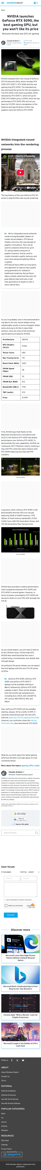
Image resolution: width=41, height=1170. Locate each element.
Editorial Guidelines (8, 1091)
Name (9, 878)
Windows (4, 1130)
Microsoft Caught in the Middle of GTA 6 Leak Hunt (21, 1044)
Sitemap (4, 1145)
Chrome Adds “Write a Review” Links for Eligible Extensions (20, 1016)
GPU (31, 766)
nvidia (36, 766)
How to (4, 1122)
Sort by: (23, 872)
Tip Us (3, 1081)
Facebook (12, 1060)
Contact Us (5, 1077)
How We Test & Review (9, 1099)
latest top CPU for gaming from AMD (24, 718)
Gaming (4, 1126)
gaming (25, 766)
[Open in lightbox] (20, 467)
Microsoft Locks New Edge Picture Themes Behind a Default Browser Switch (20, 958)
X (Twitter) (17, 1060)
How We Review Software (10, 1103)
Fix (2, 1118)
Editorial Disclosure (8, 1095)
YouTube (23, 1060)
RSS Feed (5, 1141)
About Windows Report (10, 1072)
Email (26, 878)
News (3, 10)
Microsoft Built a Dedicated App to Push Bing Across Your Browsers (20, 987)
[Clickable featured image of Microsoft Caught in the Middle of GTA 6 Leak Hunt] (20, 1032)
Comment (11, 915)
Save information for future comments (19, 900)
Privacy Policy (6, 1149)
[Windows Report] (15, 3)
